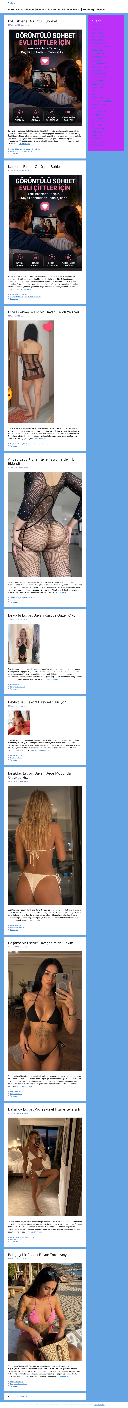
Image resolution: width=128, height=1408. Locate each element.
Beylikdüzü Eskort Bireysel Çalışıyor (37, 702)
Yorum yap (14, 153)
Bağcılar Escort (98, 50)
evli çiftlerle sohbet (16, 297)
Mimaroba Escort (99, 121)
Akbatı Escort (14, 598)
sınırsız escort (97, 135)
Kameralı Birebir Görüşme (32, 297)
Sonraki (23, 1396)
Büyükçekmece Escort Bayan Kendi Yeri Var (43, 312)
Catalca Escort (98, 84)
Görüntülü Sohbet (16, 149)
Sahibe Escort (97, 125)
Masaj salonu (97, 115)
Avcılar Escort (97, 43)
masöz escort (97, 118)
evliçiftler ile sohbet (16, 151)
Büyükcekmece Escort (30, 444)
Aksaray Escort (98, 33)
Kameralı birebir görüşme (31, 149)
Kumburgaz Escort (99, 111)
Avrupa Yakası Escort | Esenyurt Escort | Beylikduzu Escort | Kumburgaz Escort (56, 9)
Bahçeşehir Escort (16, 1382)
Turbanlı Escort (98, 142)
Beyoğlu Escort (15, 684)
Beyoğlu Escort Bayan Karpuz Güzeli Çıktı (42, 615)
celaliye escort (98, 87)
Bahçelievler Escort (99, 53)
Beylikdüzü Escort (16, 444)
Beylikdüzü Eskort (16, 758)
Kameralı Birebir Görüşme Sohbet (35, 166)
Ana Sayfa (11, 3)
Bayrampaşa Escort (100, 67)
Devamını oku (24, 144)
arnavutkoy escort (99, 36)
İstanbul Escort (44, 444)
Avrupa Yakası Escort (27, 598)
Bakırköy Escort (30, 1237)
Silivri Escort (97, 132)
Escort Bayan (97, 91)
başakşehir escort (16, 1094)
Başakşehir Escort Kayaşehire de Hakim (40, 943)
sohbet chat (28, 151)
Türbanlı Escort (98, 138)
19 (17, 1396)
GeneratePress (99, 1405)
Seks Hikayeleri (98, 128)
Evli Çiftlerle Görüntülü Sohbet (32, 21)
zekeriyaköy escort (99, 145)
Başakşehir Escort (16, 1092)
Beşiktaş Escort (15, 925)
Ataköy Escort (97, 40)
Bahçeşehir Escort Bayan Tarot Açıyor (39, 1255)
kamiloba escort (98, 104)
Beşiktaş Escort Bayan (17, 927)
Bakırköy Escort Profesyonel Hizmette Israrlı (44, 1109)
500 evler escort (98, 26)
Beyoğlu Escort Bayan (17, 687)
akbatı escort (14, 600)
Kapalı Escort (97, 108)
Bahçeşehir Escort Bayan (18, 1384)
